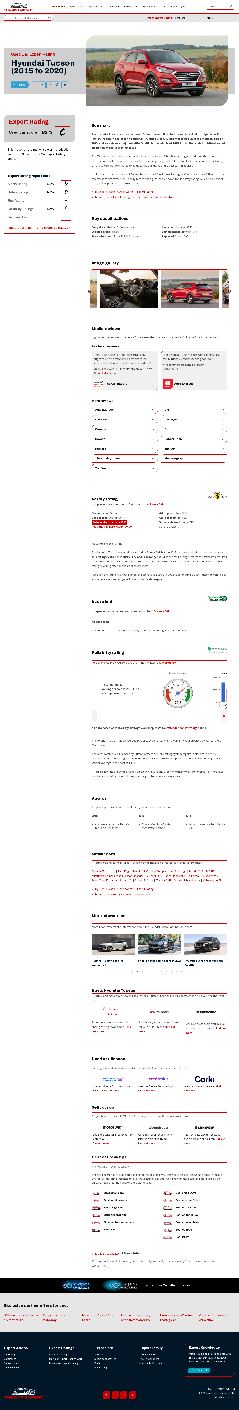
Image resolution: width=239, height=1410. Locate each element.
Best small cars (114, 1193)
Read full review (105, 373)
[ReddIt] (64, 84)
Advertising (100, 1367)
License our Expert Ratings (64, 1363)
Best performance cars (119, 1222)
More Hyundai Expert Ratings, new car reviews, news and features (135, 197)
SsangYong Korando (104, 880)
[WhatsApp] (57, 84)
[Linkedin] (49, 84)
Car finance (10, 1358)
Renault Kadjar (174, 876)
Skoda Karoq (210, 876)
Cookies (230, 1388)
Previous (89, 291)
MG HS (210, 871)
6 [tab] (157, 971)
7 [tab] (161, 971)
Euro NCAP (157, 504)
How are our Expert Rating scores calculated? (39, 227)
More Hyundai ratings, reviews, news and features (125, 894)
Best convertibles (187, 1222)
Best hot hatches (115, 1215)
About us (99, 1354)
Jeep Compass (159, 871)
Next (229, 291)
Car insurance (11, 1367)
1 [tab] (154, 310)
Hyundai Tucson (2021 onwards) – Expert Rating (124, 192)
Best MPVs (182, 1237)
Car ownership (12, 1363)
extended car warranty (182, 728)
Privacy (219, 1388)
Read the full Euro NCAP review (112, 526)
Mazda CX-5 (196, 871)
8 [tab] (166, 971)
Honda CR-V (140, 871)
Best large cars (114, 1207)
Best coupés (183, 1229)
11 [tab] (181, 971)
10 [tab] (176, 971)
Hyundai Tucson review (199, 960)
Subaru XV (126, 880)
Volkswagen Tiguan (215, 880)
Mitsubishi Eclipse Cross (106, 876)
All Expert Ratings (59, 1354)
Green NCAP (162, 611)
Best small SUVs (185, 1193)
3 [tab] (164, 310)
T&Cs (209, 1388)
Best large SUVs (185, 1207)
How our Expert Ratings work (65, 1358)
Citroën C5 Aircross (103, 871)
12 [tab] (186, 971)
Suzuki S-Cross (144, 880)
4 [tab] (147, 971)
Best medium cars (115, 1200)
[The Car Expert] (18, 6)
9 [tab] (171, 971)
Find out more (101, 1143)
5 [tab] (152, 971)
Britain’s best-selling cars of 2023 (113, 960)
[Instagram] (132, 1395)
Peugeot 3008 (154, 876)
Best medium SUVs (187, 1200)
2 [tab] (159, 310)
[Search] (231, 7)
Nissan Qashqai (133, 876)
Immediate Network (150, 1363)
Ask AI (50, 17)
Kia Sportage (178, 871)
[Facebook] (35, 84)
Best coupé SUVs (186, 1215)
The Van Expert (148, 1354)
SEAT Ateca (193, 876)
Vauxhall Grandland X (187, 880)
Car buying (10, 1354)
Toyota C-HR (164, 880)
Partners (99, 1363)
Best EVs (110, 1229)
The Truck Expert (149, 1358)
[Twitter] (42, 84)
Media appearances (105, 1358)
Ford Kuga (124, 871)
